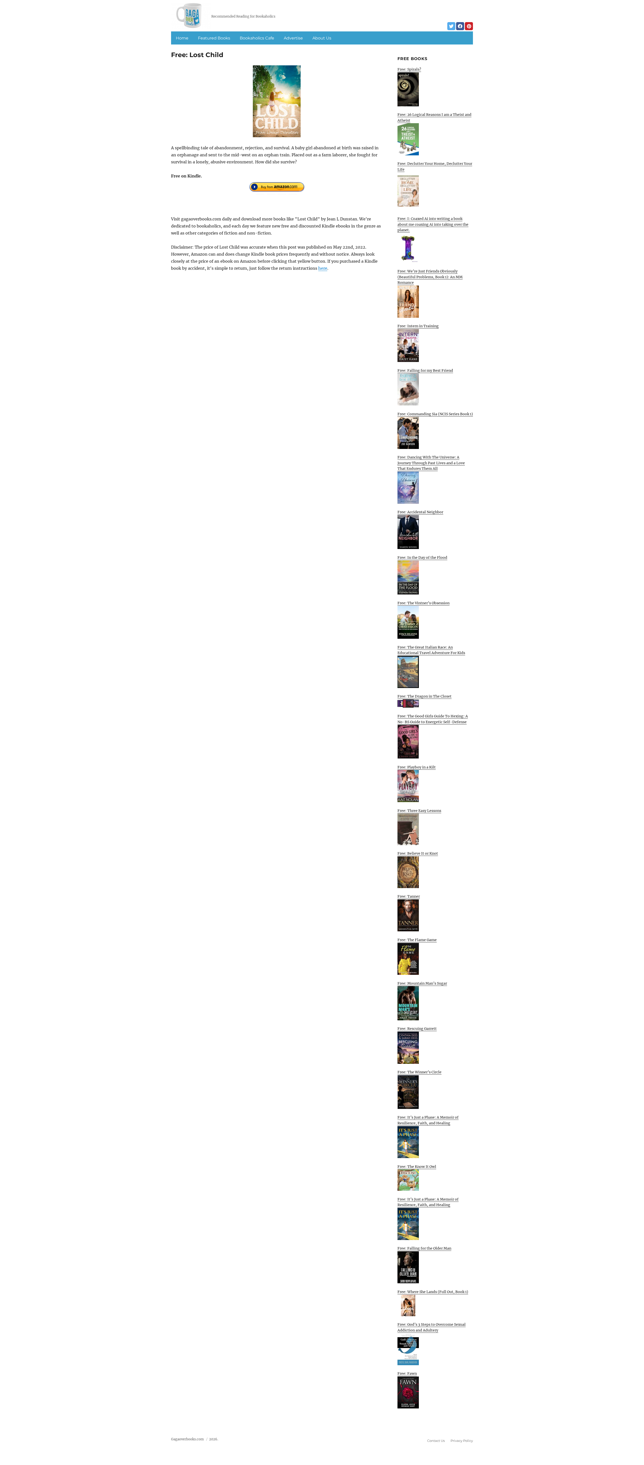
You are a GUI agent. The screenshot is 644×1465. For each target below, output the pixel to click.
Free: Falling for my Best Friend (425, 370)
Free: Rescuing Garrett (417, 1028)
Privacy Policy (462, 1441)
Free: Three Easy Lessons (419, 810)
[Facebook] (460, 26)
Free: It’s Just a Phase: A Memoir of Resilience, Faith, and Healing (428, 1120)
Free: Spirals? (409, 69)
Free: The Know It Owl (416, 1166)
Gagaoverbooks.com (187, 1439)
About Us (321, 38)
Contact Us (436, 1441)
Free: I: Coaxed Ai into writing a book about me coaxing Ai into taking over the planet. (432, 224)
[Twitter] (451, 26)
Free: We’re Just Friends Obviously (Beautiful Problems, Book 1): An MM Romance (430, 277)
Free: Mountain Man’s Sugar (422, 983)
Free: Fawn (407, 1373)
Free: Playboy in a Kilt (416, 767)
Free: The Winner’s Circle (419, 1072)
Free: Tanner (408, 896)
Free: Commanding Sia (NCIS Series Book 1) (435, 414)
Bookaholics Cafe (257, 38)
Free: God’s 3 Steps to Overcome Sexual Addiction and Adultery (431, 1327)
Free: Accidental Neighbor (420, 512)
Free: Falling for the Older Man (424, 1248)
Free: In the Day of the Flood (422, 557)
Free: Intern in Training (418, 326)
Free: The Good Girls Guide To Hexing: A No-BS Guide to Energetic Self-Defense (432, 719)
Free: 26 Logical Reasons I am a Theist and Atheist (434, 117)
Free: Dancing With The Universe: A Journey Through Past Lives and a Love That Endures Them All (431, 463)
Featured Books (214, 38)
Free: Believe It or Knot (417, 853)
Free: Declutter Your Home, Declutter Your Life (434, 166)
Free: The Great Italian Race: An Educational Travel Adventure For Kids (431, 650)
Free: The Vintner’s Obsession (423, 603)
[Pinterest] (469, 26)
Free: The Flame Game (417, 940)
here (322, 268)
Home (182, 38)
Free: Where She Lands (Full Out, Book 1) (432, 1292)
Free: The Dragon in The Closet (424, 696)
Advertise (293, 38)
